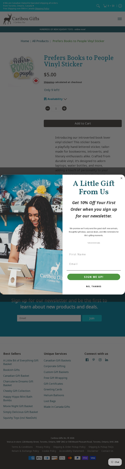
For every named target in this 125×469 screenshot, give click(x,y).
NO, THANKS (94, 286)
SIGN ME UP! (93, 277)
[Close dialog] (122, 178)
